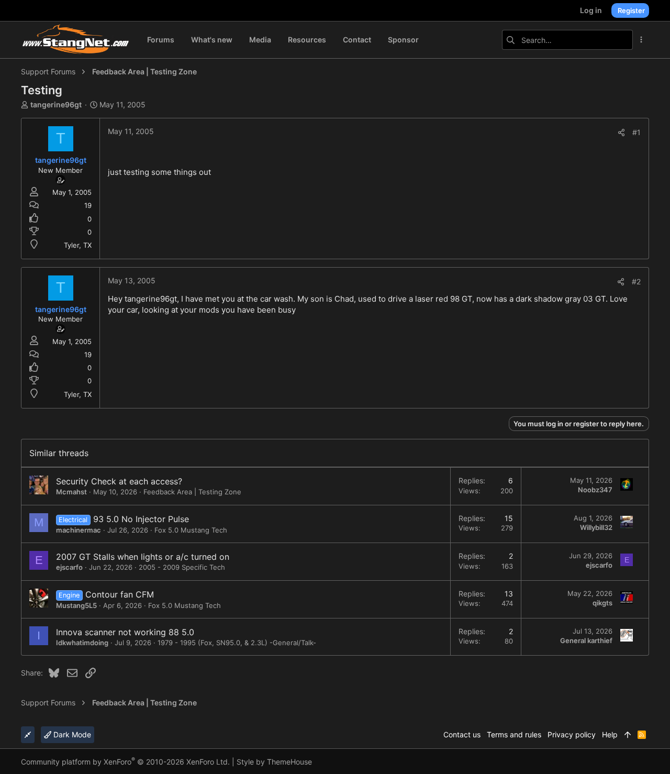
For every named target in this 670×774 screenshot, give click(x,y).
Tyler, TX (78, 245)
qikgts (602, 603)
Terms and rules (514, 734)
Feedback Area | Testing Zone (192, 492)
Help (610, 734)
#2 (636, 281)
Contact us (462, 734)
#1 (636, 132)
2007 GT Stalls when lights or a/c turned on (142, 556)
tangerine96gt (56, 104)
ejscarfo (69, 567)
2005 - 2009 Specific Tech (182, 567)
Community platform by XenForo (125, 761)
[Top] (627, 734)
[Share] (621, 132)
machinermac (78, 530)
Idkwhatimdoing (82, 642)
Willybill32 (596, 527)
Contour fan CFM (119, 594)
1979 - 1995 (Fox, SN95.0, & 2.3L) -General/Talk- (237, 642)
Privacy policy (572, 734)
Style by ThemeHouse (274, 761)
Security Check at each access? (119, 481)
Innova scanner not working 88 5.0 (125, 632)
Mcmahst (71, 492)
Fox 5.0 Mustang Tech (190, 530)
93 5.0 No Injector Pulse (141, 519)
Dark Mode (71, 734)
